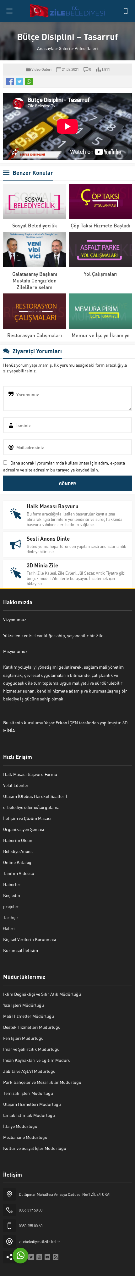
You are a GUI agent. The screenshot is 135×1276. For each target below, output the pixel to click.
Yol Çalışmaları (100, 273)
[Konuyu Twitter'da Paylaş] (19, 81)
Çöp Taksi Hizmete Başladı (100, 225)
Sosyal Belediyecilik (34, 225)
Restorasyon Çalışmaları (34, 335)
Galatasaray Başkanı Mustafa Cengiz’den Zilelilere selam (34, 280)
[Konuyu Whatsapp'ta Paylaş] (29, 81)
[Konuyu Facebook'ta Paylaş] (10, 81)
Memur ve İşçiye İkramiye (101, 335)
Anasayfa (45, 48)
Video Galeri (86, 48)
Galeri (64, 48)
